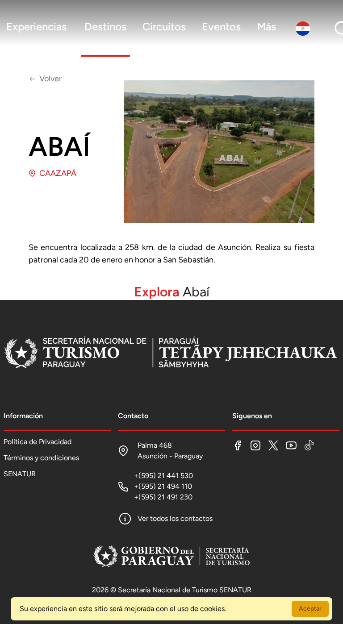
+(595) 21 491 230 (163, 497)
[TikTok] (309, 445)
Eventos (221, 26)
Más (266, 26)
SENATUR (20, 474)
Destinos (105, 26)
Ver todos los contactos (175, 518)
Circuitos (164, 26)
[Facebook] (237, 445)
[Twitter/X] (273, 445)
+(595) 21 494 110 (163, 486)
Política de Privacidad (37, 441)
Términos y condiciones (41, 457)
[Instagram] (255, 445)
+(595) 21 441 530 (163, 475)
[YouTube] (291, 445)
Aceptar (310, 608)
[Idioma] (305, 28)
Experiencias (36, 26)
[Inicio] (171, 353)
